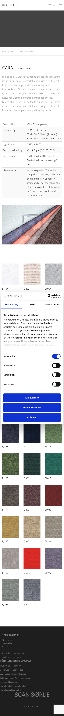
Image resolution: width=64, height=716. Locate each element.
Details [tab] (32, 304)
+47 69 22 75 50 (14, 657)
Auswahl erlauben (32, 407)
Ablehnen (32, 417)
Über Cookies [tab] (52, 304)
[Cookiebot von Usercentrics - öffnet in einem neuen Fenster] (48, 296)
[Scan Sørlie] (10, 5)
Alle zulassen (32, 397)
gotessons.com (24, 678)
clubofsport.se (17, 670)
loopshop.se (14, 682)
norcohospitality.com (23, 686)
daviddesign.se (20, 674)
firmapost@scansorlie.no (17, 653)
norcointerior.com (19, 690)
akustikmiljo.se (19, 666)
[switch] (56, 365)
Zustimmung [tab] (11, 304)
